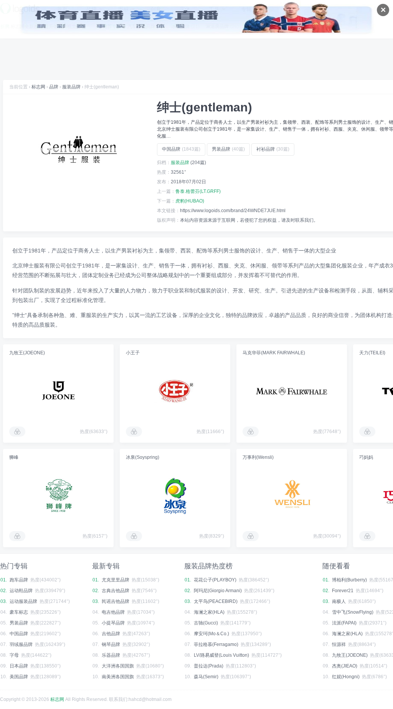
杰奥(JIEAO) (344, 666)
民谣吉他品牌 (115, 601)
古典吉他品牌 (115, 590)
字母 (14, 655)
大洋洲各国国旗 (118, 666)
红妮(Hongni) (346, 676)
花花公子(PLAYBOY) (215, 580)
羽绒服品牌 (21, 644)
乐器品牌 (111, 655)
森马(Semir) (206, 676)
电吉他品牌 (113, 612)
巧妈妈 (366, 457)
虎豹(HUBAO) (189, 201)
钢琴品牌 (111, 644)
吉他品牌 (111, 633)
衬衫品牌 (272, 149)
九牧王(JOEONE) (27, 352)
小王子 (133, 352)
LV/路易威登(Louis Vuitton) (221, 655)
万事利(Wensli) (258, 457)
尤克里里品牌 (115, 580)
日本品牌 (19, 666)
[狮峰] (58, 495)
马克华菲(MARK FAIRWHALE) (274, 352)
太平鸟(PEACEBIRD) (216, 601)
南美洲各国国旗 (118, 676)
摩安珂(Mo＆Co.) (211, 633)
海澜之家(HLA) (209, 612)
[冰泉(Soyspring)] (175, 495)
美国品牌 (19, 676)
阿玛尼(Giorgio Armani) (218, 590)
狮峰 (13, 457)
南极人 (339, 601)
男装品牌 (228, 149)
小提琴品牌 (113, 623)
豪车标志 (19, 612)
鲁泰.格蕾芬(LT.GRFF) (198, 191)
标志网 (38, 87)
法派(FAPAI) (344, 623)
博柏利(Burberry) (349, 580)
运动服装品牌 (23, 601)
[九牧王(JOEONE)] (58, 391)
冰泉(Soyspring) (142, 457)
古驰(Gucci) (206, 623)
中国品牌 (181, 149)
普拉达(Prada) (208, 666)
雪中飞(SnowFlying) (352, 612)
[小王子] (175, 391)
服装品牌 (71, 87)
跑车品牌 (19, 580)
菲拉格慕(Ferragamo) (216, 644)
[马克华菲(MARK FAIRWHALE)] (291, 391)
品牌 (53, 87)
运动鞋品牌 (21, 590)
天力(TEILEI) (372, 352)
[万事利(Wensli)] (291, 495)
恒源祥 (339, 644)
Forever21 (342, 590)
